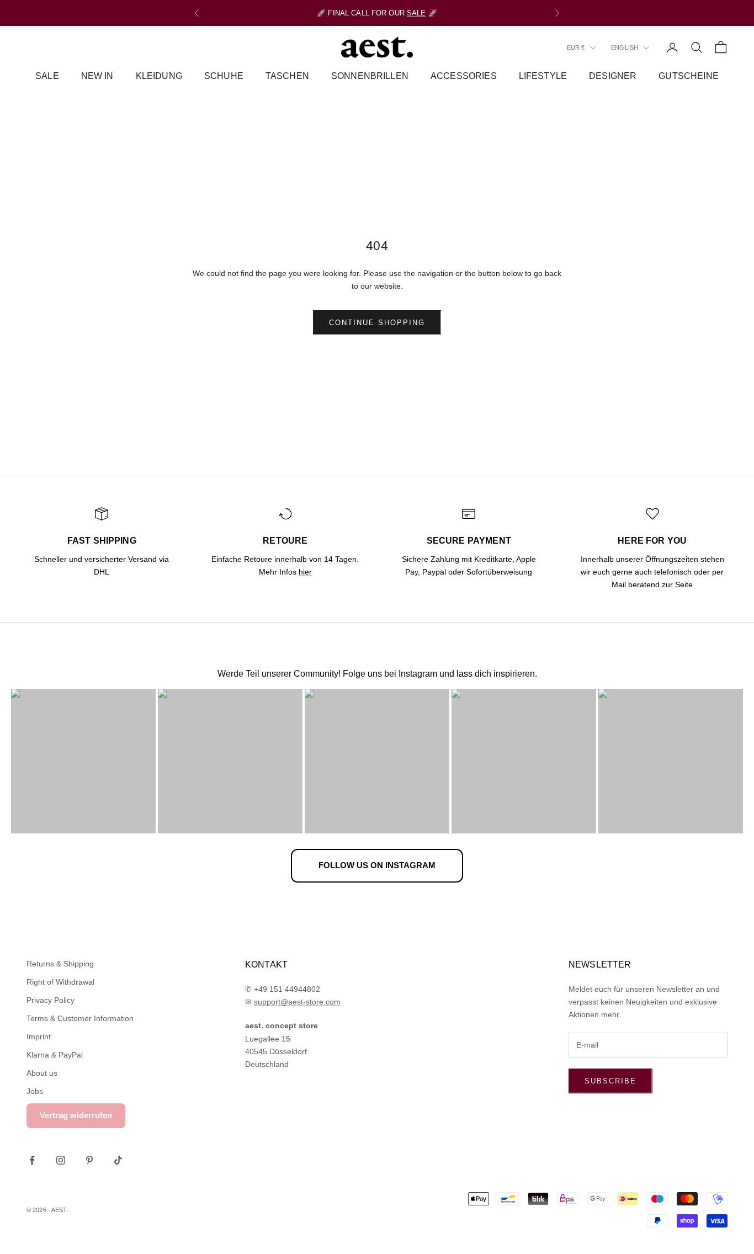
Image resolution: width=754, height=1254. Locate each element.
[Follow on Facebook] (32, 1160)
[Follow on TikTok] (118, 1160)
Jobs (34, 1091)
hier (305, 571)
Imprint (38, 1036)
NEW (336, 14)
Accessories (464, 76)
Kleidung (159, 76)
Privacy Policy (50, 1000)
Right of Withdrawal (60, 981)
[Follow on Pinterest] (89, 1160)
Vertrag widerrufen (76, 1115)
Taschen (287, 76)
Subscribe (610, 1081)
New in (97, 76)
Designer (612, 76)
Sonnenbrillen (369, 76)
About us (41, 1073)
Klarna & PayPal (54, 1054)
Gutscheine (689, 76)
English (624, 48)
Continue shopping (376, 322)
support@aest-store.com (297, 1001)
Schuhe (223, 76)
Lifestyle (543, 76)
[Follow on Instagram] (60, 1160)
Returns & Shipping (60, 963)
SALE (47, 76)
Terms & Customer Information (80, 1018)
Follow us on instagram (377, 865)
